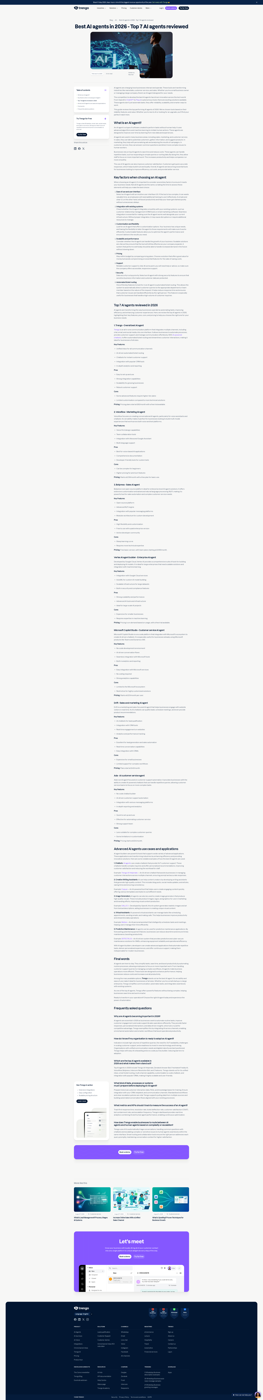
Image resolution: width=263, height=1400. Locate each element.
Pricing (123, 8)
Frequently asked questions (86, 109)
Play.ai (138, 100)
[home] (81, 8)
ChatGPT (130, 100)
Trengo (117, 330)
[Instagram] (87, 1319)
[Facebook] (75, 1319)
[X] (83, 1319)
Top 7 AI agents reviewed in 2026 (87, 100)
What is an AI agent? (83, 95)
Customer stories (136, 8)
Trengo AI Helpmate (130, 873)
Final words (81, 106)
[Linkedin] (79, 1319)
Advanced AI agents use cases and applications (92, 103)
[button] (101, 8)
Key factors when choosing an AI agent (89, 97)
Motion (125, 922)
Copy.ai (124, 889)
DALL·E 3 (125, 906)
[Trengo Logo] (81, 1308)
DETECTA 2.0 (127, 939)
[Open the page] (131, 2)
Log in (161, 8)
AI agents (127, 863)
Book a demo (171, 8)
